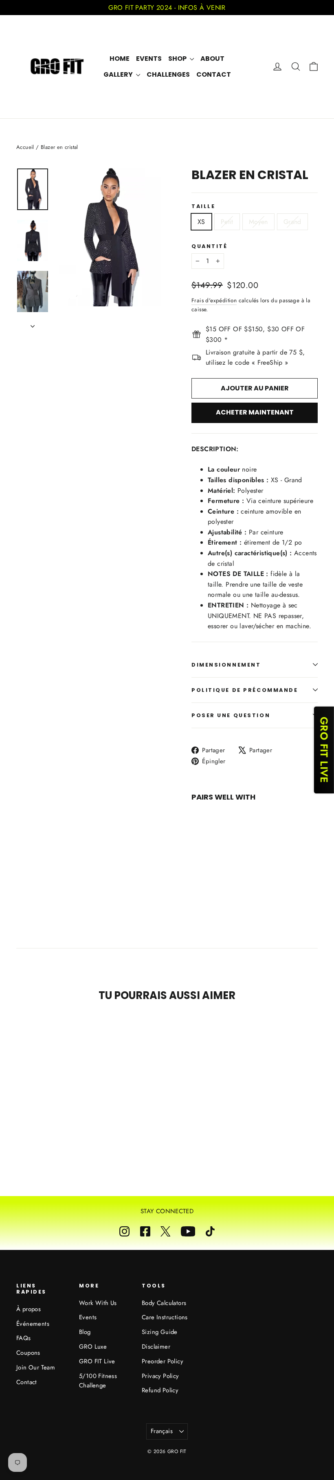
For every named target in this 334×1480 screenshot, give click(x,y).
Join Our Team (35, 1367)
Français (162, 1431)
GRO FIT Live (97, 1361)
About (212, 58)
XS (201, 221)
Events (149, 58)
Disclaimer (156, 1346)
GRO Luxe (93, 1346)
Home (120, 58)
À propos (28, 1309)
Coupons (28, 1352)
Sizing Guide (160, 1331)
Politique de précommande (244, 690)
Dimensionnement (226, 664)
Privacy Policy (160, 1375)
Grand (292, 221)
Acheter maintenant (255, 412)
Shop (178, 58)
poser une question (230, 715)
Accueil (25, 147)
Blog (85, 1331)
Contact (213, 74)
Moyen (258, 221)
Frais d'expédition (214, 300)
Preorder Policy (162, 1361)
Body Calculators (164, 1302)
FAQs (23, 1338)
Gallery (118, 74)
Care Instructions (165, 1317)
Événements (32, 1323)
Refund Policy (160, 1390)
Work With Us (98, 1302)
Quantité (209, 246)
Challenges (168, 74)
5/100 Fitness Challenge (98, 1380)
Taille (203, 206)
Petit (227, 221)
